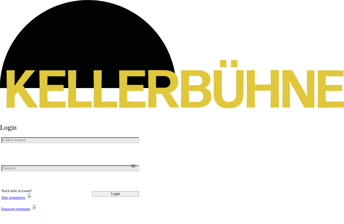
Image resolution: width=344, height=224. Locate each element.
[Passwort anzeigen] (133, 166)
